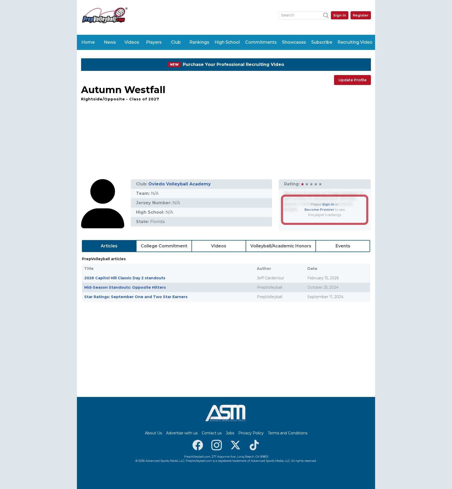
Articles (109, 245)
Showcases (294, 42)
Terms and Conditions (287, 433)
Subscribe (321, 42)
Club (176, 42)
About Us (153, 433)
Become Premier (319, 210)
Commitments (261, 42)
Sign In (339, 15)
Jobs (230, 433)
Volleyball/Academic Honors (280, 245)
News (110, 42)
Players (154, 42)
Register (361, 15)
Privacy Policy (251, 433)
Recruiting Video (354, 42)
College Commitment (164, 245)
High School (227, 42)
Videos (132, 42)
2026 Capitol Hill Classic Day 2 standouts (124, 278)
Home (88, 42)
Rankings (199, 42)
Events (343, 245)
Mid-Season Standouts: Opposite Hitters (125, 287)
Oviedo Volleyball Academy (179, 183)
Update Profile (352, 80)
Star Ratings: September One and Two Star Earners (136, 296)
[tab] (109, 246)
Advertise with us (181, 433)
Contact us (212, 433)
